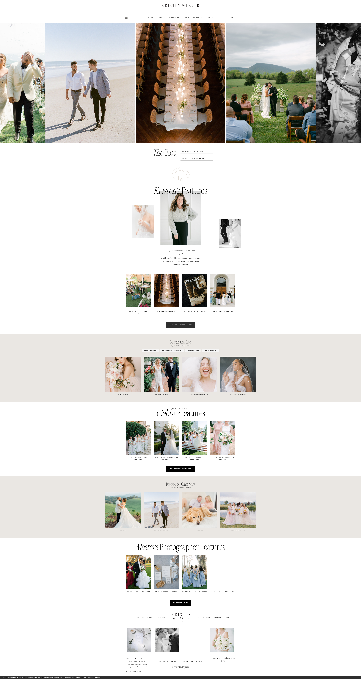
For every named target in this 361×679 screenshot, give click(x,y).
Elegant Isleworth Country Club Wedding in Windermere (194, 592)
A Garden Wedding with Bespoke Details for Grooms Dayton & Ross (139, 312)
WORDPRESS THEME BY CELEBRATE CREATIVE (75, 677)
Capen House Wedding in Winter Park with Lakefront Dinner (222, 592)
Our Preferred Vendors (238, 394)
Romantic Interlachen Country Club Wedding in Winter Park (222, 311)
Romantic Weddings (161, 394)
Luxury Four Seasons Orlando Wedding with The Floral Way (194, 311)
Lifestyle (200, 530)
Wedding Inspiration (238, 530)
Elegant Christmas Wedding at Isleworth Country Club (138, 592)
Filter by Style (193, 350)
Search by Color (150, 350)
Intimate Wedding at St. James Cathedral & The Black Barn (166, 592)
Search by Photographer (172, 350)
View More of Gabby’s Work (180, 468)
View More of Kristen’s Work (180, 325)
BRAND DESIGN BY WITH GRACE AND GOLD (52, 677)
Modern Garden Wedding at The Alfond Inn (166, 458)
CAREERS (90, 677)
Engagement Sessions (161, 530)
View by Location (210, 350)
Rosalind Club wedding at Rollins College (194, 458)
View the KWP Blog (180, 602)
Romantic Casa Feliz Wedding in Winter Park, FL (222, 458)
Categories (174, 18)
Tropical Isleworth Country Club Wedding (138, 458)
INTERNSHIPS (98, 677)
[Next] (358, 83)
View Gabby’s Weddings (191, 155)
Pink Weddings (123, 394)
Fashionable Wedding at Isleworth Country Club (166, 311)
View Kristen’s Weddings (191, 151)
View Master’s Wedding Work (193, 158)
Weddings (123, 530)
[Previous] (3, 83)
